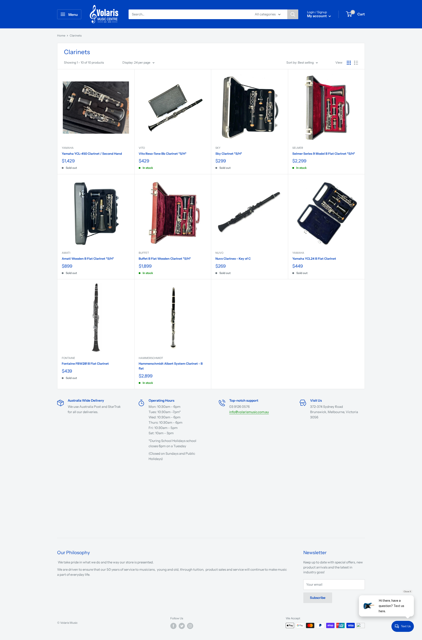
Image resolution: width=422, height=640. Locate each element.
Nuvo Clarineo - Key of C (233, 259)
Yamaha (68, 147)
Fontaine (68, 358)
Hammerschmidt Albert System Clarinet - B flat (171, 366)
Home (61, 35)
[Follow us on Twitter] (182, 626)
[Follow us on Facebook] (173, 626)
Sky (217, 147)
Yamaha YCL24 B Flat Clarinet (314, 259)
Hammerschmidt (151, 358)
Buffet (144, 252)
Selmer (297, 147)
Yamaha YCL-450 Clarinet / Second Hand (92, 154)
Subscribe (318, 598)
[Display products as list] (356, 63)
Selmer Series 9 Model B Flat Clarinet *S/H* (323, 154)
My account (317, 16)
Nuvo (219, 252)
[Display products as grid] (349, 63)
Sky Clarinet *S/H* (228, 154)
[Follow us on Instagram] (190, 626)
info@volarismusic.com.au (249, 412)
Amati (66, 252)
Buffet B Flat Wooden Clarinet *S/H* (165, 259)
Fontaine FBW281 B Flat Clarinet (85, 364)
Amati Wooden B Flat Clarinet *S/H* (88, 259)
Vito (142, 147)
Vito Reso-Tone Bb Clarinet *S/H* (162, 154)
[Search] (292, 14)
